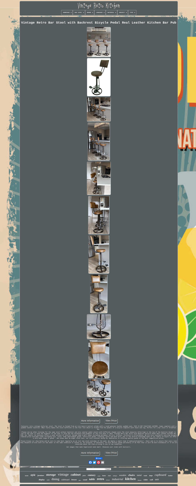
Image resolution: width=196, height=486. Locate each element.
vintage (63, 474)
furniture (40, 475)
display (42, 480)
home (104, 475)
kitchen (130, 479)
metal (139, 475)
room (99, 476)
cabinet (76, 474)
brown (74, 480)
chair (109, 475)
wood (85, 480)
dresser (108, 480)
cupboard (160, 474)
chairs (131, 475)
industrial (117, 479)
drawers (139, 480)
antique (115, 476)
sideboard (65, 479)
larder (26, 475)
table (92, 479)
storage (51, 474)
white (145, 480)
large (151, 475)
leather (170, 475)
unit (157, 479)
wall (151, 480)
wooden (122, 475)
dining (55, 479)
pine (84, 475)
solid (48, 480)
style (33, 474)
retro (100, 479)
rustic (145, 475)
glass (80, 480)
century (92, 475)
